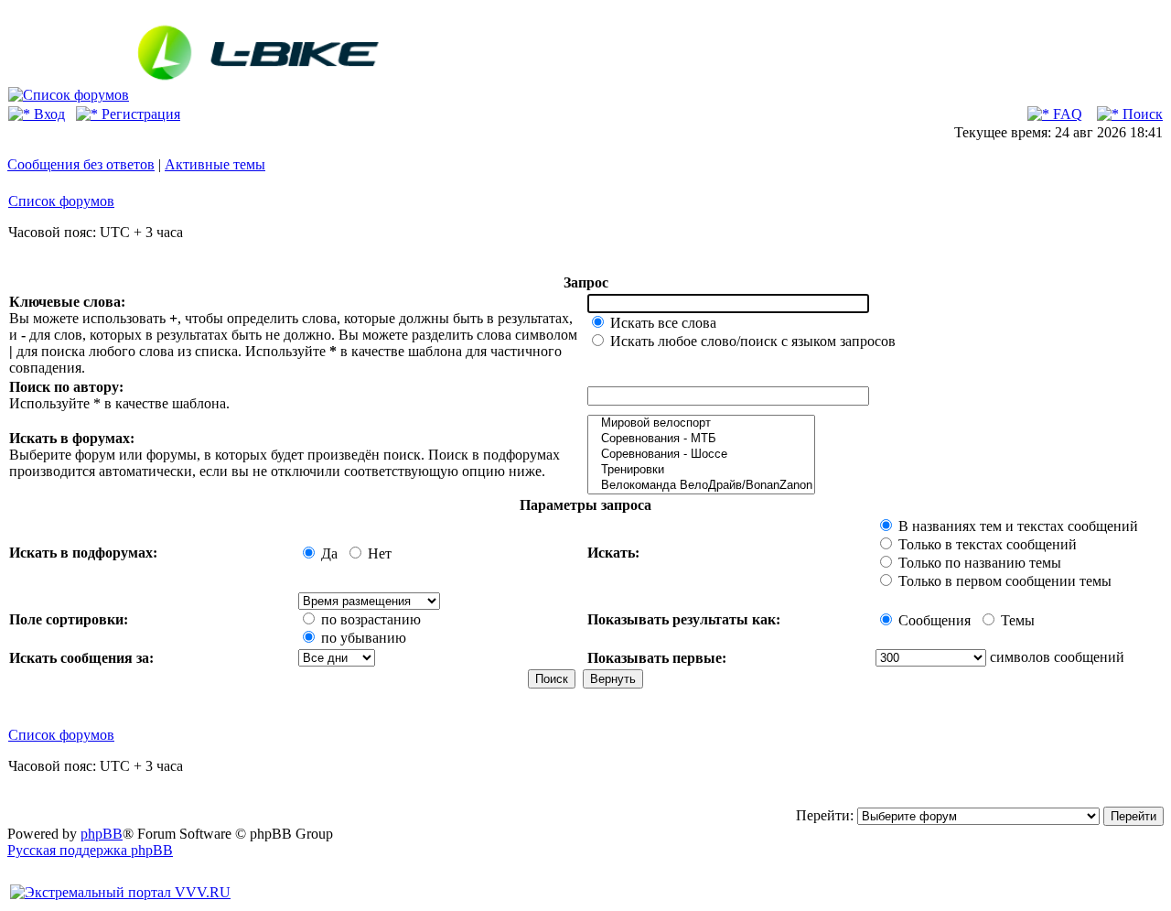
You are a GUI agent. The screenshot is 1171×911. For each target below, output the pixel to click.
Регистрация (139, 114)
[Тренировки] (701, 470)
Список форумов (61, 201)
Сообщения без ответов (81, 164)
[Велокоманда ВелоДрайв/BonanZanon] (701, 485)
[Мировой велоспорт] (701, 423)
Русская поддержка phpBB (90, 850)
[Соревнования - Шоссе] (701, 454)
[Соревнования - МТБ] (701, 439)
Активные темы (215, 164)
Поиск (1141, 114)
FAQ (1065, 114)
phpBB (102, 833)
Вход (47, 114)
